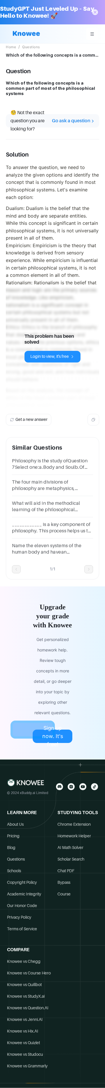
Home (11, 47)
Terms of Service (22, 929)
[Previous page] (16, 569)
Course (64, 894)
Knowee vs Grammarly (27, 1066)
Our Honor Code (22, 905)
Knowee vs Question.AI (27, 1008)
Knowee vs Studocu (25, 1054)
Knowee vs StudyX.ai (26, 996)
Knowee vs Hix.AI (22, 1031)
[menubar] (92, 34)
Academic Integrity (24, 894)
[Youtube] (82, 786)
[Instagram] (71, 786)
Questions (31, 47)
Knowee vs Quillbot (24, 984)
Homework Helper (74, 836)
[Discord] (59, 786)
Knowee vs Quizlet (23, 1042)
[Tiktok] (94, 786)
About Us (15, 824)
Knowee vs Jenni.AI (25, 1019)
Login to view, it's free (49, 356)
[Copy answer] (93, 419)
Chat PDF (65, 870)
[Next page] (88, 569)
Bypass (63, 882)
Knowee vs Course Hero (29, 973)
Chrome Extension (74, 824)
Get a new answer (31, 419)
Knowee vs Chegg (24, 961)
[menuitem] (92, 34)
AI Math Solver (70, 847)
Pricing (13, 836)
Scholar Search (70, 859)
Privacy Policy (19, 917)
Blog (11, 847)
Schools (14, 870)
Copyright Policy (22, 882)
